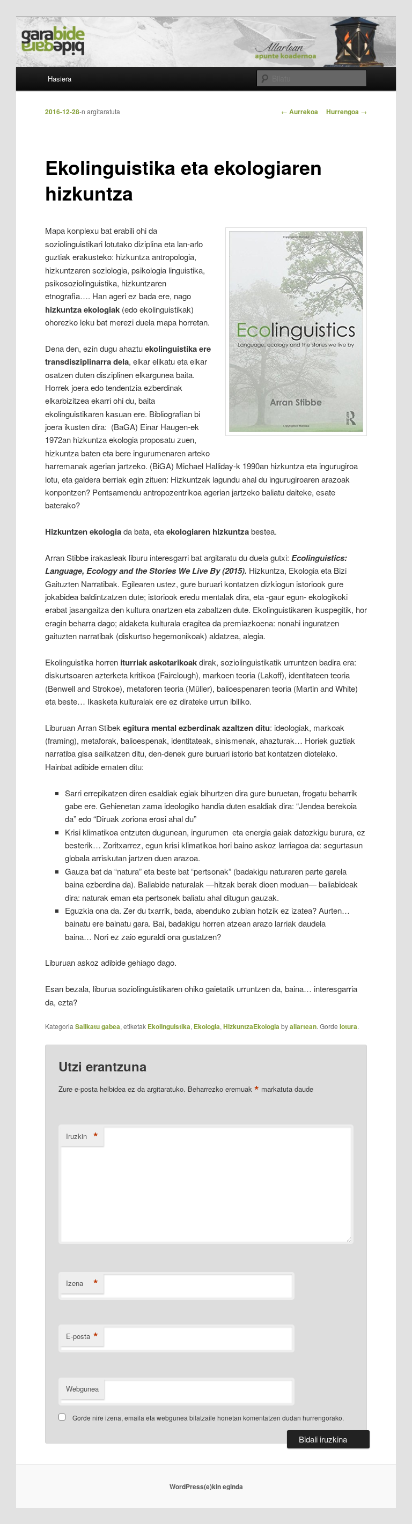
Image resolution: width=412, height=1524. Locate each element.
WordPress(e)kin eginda (206, 1486)
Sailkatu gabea (97, 1026)
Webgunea (82, 1389)
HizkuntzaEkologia (251, 1026)
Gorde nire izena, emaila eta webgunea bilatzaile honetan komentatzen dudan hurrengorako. (208, 1417)
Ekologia (207, 1026)
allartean (303, 1026)
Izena (82, 1283)
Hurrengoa (346, 111)
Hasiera (59, 78)
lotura (348, 1026)
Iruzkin (82, 1136)
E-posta (82, 1336)
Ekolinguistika (169, 1026)
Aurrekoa (299, 111)
